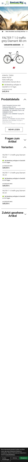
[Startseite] (2, 31)
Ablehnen (15, 458)
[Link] (3, 3)
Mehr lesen (14, 129)
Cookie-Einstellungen (5, 458)
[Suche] (25, 3)
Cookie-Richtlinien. (10, 454)
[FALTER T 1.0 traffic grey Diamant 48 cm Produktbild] (14, 57)
